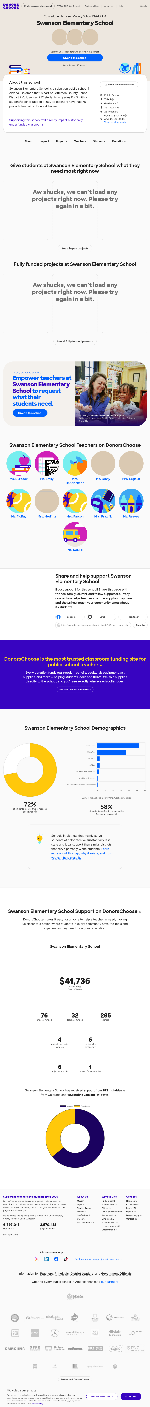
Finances (81, 1211)
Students (99, 141)
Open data (131, 1211)
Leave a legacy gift (111, 1226)
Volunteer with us (110, 1222)
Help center (131, 1201)
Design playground (135, 1215)
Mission (80, 1201)
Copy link (140, 625)
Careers (81, 1219)
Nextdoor (134, 617)
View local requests (115, 122)
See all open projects (75, 248)
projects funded (48, 1226)
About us (108, 6)
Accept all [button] (130, 1396)
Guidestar (30, 1218)
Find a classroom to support (38, 6)
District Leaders (81, 1273)
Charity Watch (55, 1215)
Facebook (71, 617)
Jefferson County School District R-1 (83, 16)
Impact (44, 141)
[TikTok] (66, 1259)
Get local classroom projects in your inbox (98, 1259)
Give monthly (108, 1219)
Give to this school (75, 58)
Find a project (108, 1201)
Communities (132, 1204)
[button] (101, 625)
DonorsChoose (11, 6)
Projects (61, 141)
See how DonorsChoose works (75, 689)
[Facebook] (56, 1259)
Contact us (131, 1219)
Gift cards (106, 1208)
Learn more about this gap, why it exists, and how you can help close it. (81, 853)
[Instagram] (37, 1259)
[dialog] (75, 1396)
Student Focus (84, 1208)
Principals (62, 1273)
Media (129, 1208)
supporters (11, 1226)
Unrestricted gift (109, 1229)
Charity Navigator (11, 1218)
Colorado (49, 16)
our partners (109, 1282)
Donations (119, 141)
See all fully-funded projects (75, 341)
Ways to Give (109, 1196)
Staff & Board (83, 1215)
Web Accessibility (85, 1222)
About (28, 141)
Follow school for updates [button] (121, 84)
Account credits (109, 1204)
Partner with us (92, 6)
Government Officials (116, 1273)
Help (121, 6)
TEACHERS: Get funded (68, 6)
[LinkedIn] (46, 1259)
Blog (136, 1208)
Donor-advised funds (112, 1211)
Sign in (143, 6)
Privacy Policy (37, 1403)
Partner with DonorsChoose (75, 1379)
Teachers (80, 141)
